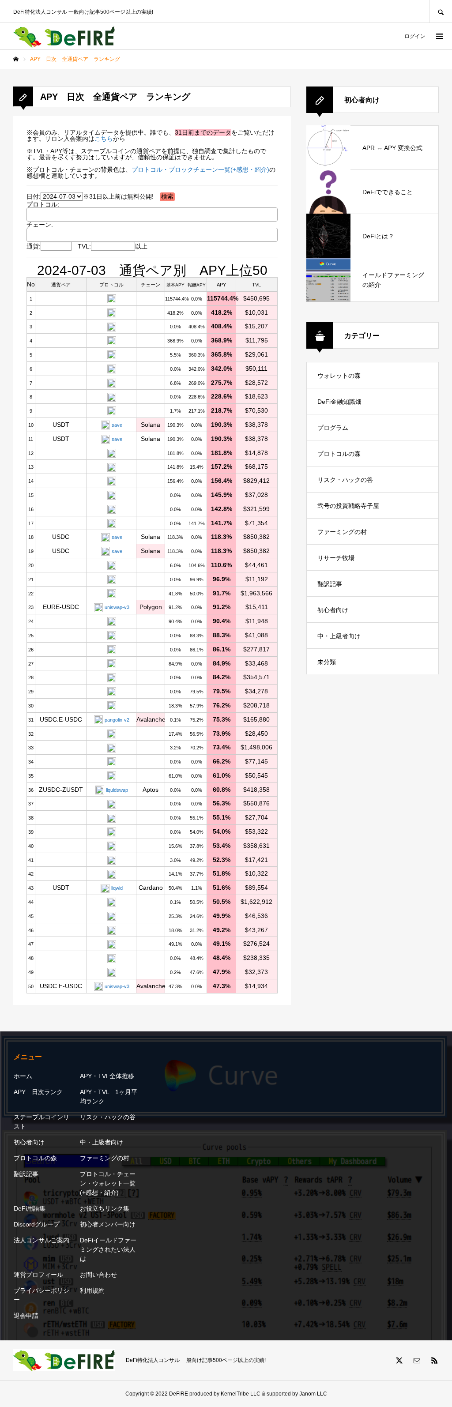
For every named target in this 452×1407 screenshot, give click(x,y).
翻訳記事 (329, 583)
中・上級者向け (339, 636)
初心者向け (332, 609)
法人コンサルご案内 (41, 1240)
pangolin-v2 (117, 719)
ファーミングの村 (342, 531)
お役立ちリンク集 (104, 1208)
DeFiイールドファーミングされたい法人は (108, 1249)
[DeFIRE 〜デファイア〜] (64, 36)
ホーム (23, 1076)
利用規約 (92, 1290)
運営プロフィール (38, 1274)
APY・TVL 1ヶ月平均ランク (108, 1096)
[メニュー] (439, 36)
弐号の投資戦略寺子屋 (348, 505)
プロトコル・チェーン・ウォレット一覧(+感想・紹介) (108, 1183)
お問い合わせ (98, 1274)
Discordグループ (37, 1224)
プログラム (332, 427)
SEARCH (440, 11)
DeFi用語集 (29, 1208)
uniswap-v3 (117, 607)
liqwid (117, 888)
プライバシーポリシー (41, 1295)
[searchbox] (39, 214)
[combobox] (152, 214)
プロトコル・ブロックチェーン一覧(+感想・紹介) (200, 169)
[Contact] (416, 1360)
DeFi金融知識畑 (339, 401)
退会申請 (26, 1315)
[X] (399, 1360)
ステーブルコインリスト (41, 1122)
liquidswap (117, 790)
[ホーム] (16, 59)
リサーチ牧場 (335, 557)
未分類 (326, 662)
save (117, 425)
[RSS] (434, 1360)
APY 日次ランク (38, 1091)
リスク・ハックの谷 (345, 479)
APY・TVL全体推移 (107, 1076)
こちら (103, 138)
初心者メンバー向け (108, 1224)
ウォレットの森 (339, 375)
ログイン (415, 36)
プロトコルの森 (339, 453)
